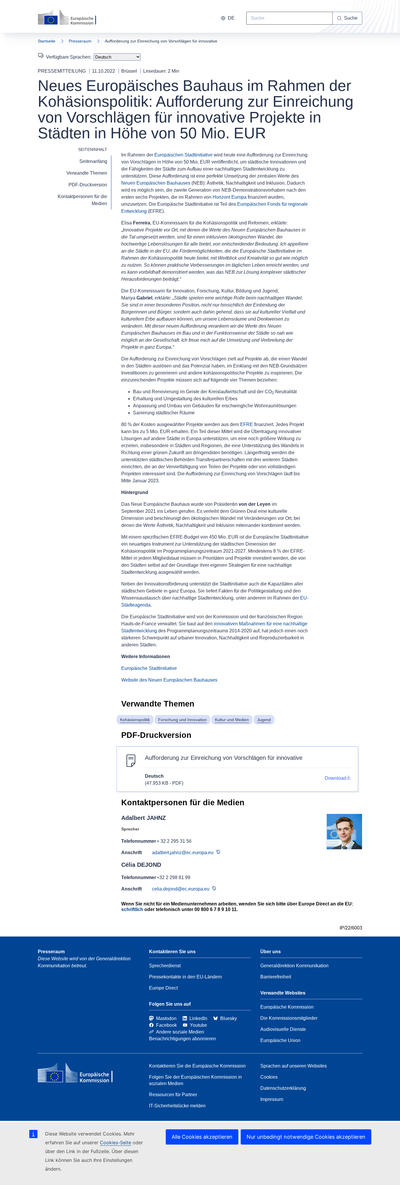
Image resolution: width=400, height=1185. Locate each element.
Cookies (269, 1077)
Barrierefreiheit (275, 976)
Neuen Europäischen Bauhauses (155, 183)
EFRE (246, 424)
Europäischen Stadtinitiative (183, 154)
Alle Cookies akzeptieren (202, 1137)
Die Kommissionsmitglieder (288, 1018)
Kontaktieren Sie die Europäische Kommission (197, 1065)
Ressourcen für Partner (173, 1094)
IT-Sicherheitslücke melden (177, 1105)
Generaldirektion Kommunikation (294, 965)
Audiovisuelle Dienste (283, 1029)
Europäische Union (280, 1040)
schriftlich (132, 909)
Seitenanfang (93, 161)
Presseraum (80, 41)
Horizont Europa (230, 197)
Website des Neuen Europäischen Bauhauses (169, 679)
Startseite (46, 41)
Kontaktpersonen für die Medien (82, 200)
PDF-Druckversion (88, 184)
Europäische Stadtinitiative (149, 668)
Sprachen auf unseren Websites (293, 1065)
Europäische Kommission (287, 1006)
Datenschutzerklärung (283, 1088)
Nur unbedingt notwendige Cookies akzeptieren (306, 1137)
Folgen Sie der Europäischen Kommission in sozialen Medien (195, 1080)
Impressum (271, 1099)
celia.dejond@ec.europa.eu (180, 888)
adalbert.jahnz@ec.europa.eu (182, 852)
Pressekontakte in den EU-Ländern (185, 976)
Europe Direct (163, 987)
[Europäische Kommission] (71, 17)
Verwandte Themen (86, 173)
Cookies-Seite (115, 1142)
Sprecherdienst (165, 965)
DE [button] (231, 18)
